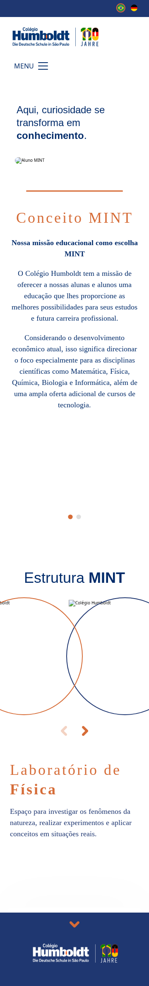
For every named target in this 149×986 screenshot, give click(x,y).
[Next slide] (85, 731)
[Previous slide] (64, 731)
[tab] (70, 516)
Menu (24, 66)
